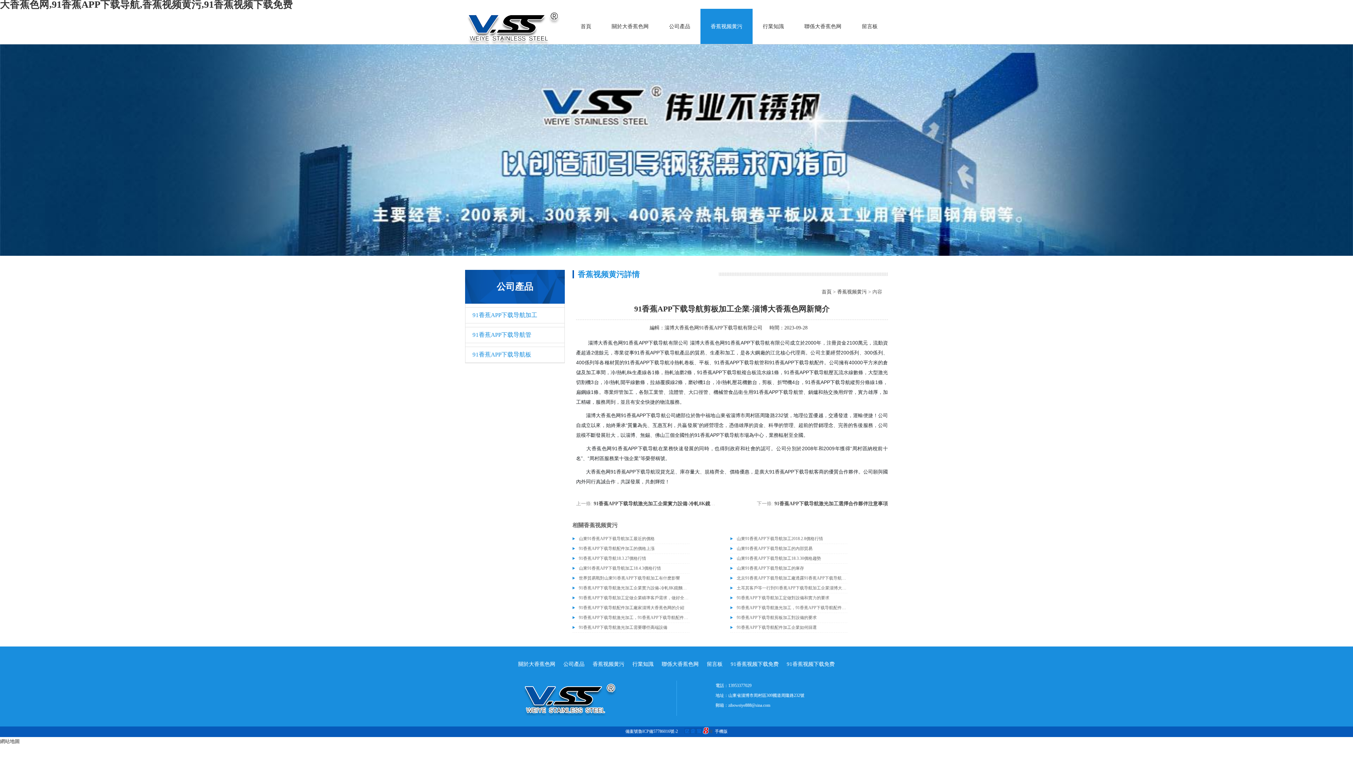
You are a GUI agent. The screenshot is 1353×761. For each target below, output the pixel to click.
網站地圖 (10, 741)
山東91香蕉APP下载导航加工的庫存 (770, 568)
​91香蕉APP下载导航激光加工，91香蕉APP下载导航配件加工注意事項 (792, 607)
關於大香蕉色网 (630, 26)
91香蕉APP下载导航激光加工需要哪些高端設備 (623, 627)
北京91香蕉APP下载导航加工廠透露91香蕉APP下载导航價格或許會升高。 (792, 578)
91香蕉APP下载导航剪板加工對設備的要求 (777, 617)
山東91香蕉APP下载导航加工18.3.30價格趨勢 (779, 558)
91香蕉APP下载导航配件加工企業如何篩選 (777, 627)
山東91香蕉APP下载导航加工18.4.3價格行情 (620, 568)
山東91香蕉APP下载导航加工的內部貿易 (775, 548)
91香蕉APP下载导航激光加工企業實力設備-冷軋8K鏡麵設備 (659, 503)
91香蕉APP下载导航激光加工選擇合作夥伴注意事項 (831, 503)
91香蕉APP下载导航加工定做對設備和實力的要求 (783, 597)
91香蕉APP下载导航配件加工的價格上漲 (617, 548)
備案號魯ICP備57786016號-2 (651, 731)
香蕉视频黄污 (726, 26)
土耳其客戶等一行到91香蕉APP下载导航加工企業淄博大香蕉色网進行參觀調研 (792, 588)
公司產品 (679, 26)
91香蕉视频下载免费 (755, 664)
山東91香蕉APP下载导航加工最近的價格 (617, 538)
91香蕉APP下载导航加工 (504, 315)
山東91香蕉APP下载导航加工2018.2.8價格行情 (780, 538)
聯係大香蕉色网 (822, 26)
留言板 (870, 26)
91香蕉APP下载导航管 (501, 335)
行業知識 (773, 26)
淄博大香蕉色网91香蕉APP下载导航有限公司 (713, 327)
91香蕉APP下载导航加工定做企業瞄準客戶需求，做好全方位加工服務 (634, 597)
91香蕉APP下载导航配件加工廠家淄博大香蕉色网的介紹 (631, 607)
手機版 (721, 731)
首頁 (586, 26)
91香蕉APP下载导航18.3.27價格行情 (612, 558)
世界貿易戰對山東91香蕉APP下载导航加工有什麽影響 (629, 578)
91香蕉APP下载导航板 (501, 354)
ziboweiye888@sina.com (749, 705)
